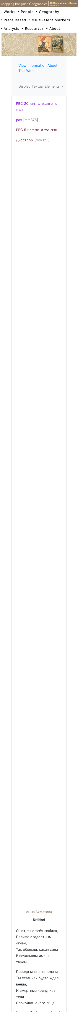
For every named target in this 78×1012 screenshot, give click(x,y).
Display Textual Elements (39, 86)
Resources (34, 28)
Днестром (24, 140)
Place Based (15, 20)
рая (19, 120)
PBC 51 (36, 130)
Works (9, 11)
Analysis (12, 28)
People (27, 11)
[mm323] (42, 140)
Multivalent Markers (50, 20)
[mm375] (30, 120)
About (54, 28)
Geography (49, 11)
